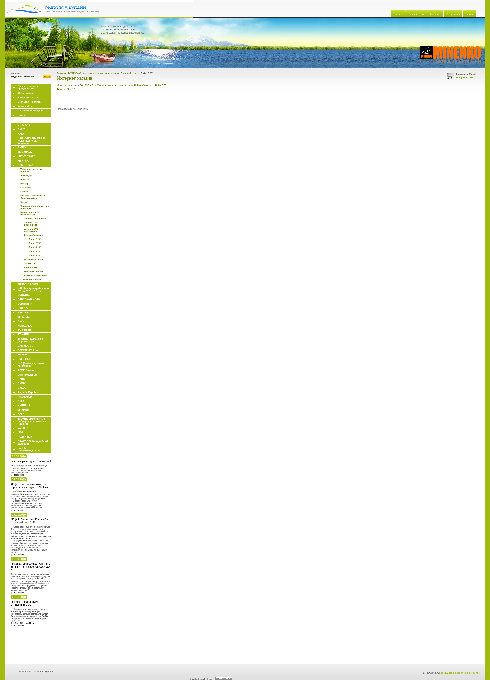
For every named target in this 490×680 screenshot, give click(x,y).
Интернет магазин (67, 85)
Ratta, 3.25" (161, 85)
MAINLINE (30, 623)
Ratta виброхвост (143, 85)
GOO (21, 623)
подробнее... (20, 475)
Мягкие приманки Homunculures (114, 85)
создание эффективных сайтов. (460, 672)
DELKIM (14, 623)
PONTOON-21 (87, 85)
